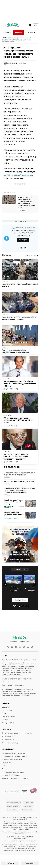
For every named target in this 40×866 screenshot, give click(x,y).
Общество (18, 38)
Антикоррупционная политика (13, 772)
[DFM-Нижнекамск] (24, 791)
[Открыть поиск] (30, 25)
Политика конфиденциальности (13, 753)
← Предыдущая (10, 863)
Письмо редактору (11, 743)
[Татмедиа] (11, 791)
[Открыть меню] (3, 25)
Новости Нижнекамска (14, 802)
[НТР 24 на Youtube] (12, 647)
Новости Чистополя (13, 809)
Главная (8, 32)
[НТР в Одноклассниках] (20, 647)
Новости (10, 38)
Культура (5, 720)
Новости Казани (28, 802)
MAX (24, 248)
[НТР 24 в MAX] (8, 647)
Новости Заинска (27, 809)
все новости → (31, 255)
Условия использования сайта (12, 759)
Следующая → (30, 863)
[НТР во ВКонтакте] (16, 647)
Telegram (24, 240)
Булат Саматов (12, 63)
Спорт (4, 713)
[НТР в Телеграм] (24, 647)
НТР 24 (4, 38)
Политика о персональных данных (14, 756)
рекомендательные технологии (14, 843)
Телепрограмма (20, 600)
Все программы (21, 606)
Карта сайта (6, 762)
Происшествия (7, 710)
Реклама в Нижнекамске (11, 775)
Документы (6, 769)
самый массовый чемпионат (18, 175)
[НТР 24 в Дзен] (32, 647)
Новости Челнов (28, 806)
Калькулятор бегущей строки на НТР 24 (16, 778)
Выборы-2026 (31, 32)
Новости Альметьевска (13, 806)
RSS (3, 766)
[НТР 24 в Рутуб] (28, 647)
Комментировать (19, 221)
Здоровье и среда (8, 716)
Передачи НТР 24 (8, 723)
